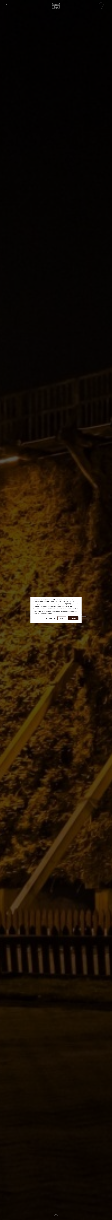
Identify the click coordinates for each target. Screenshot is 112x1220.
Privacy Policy (68, 603)
